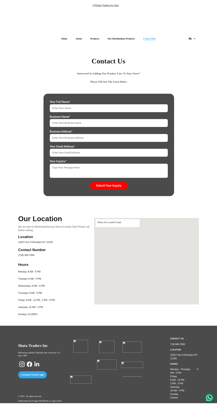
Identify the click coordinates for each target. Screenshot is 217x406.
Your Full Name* (60, 102)
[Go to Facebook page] (29, 364)
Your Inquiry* (58, 161)
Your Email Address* (62, 146)
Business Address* (61, 131)
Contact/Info (149, 38)
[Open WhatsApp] (209, 397)
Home (64, 38)
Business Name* (60, 116)
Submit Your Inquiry (108, 185)
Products (94, 38)
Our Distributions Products (121, 38)
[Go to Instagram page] (22, 364)
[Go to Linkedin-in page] (37, 364)
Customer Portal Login (32, 374)
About (79, 38)
